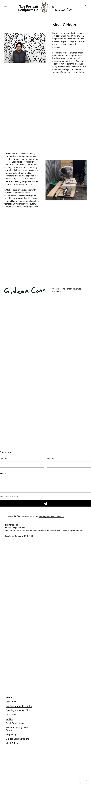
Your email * (51, 459)
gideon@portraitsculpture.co (51, 516)
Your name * (4, 459)
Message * (3, 473)
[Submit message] (45, 503)
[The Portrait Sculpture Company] (45, 7)
